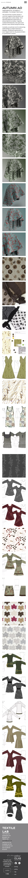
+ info (7, 874)
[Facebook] (16, 863)
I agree (7, 870)
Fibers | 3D (5, 839)
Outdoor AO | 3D (7, 845)
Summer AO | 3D (7, 844)
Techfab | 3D (6, 833)
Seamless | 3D (6, 835)
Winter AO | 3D (6, 842)
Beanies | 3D (5, 837)
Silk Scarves (6, 847)
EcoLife (4, 849)
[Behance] (19, 863)
